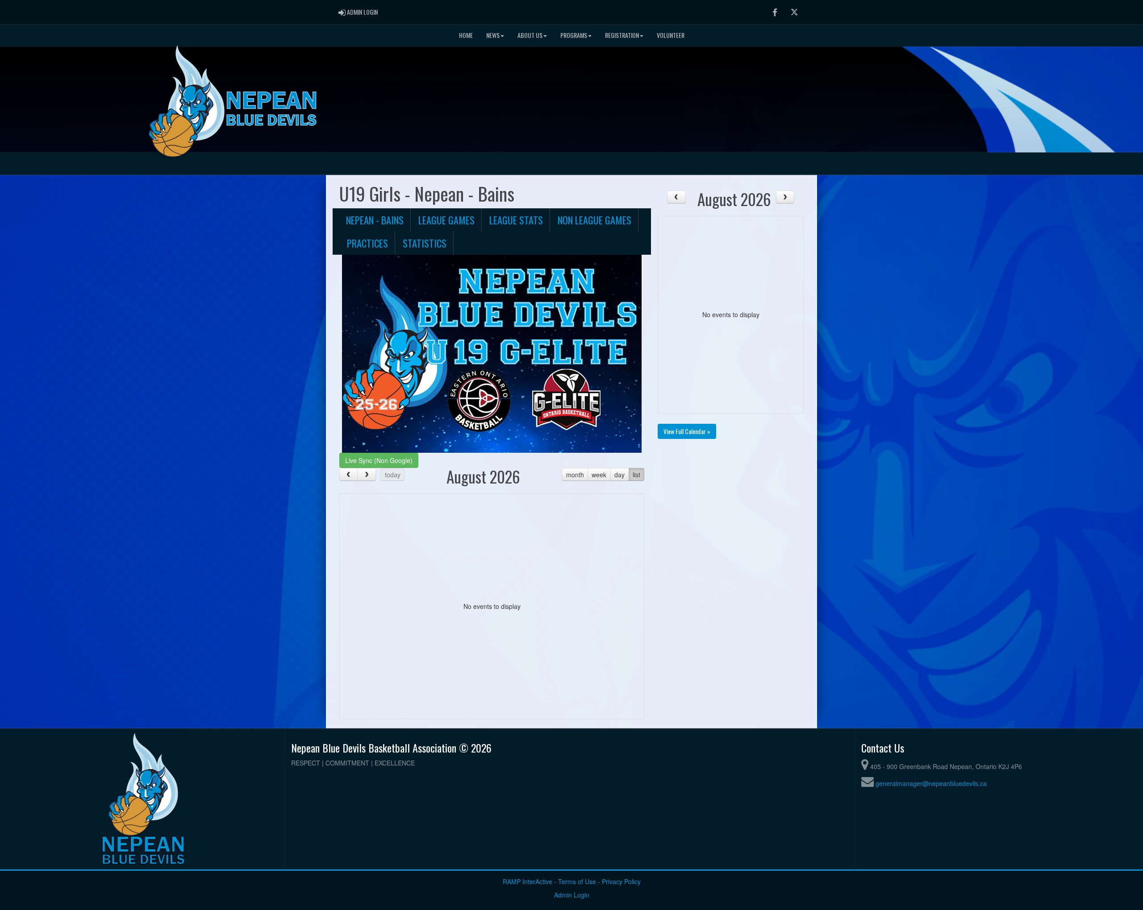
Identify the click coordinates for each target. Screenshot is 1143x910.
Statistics (424, 243)
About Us (529, 35)
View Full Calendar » (686, 431)
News (493, 35)
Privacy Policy (621, 881)
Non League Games (594, 219)
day (619, 474)
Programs (573, 35)
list (636, 474)
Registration (622, 35)
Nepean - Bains (375, 219)
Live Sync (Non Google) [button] (379, 460)
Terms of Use (577, 881)
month (575, 474)
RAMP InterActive (527, 881)
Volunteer (670, 35)
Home (466, 35)
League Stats (516, 219)
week (599, 474)
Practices (367, 243)
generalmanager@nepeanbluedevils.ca (931, 783)
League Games (446, 219)
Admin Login (571, 894)
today (392, 474)
